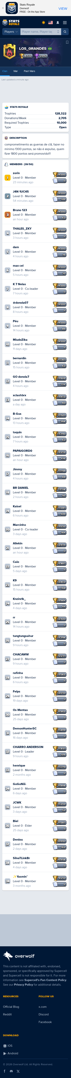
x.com (43, 1007)
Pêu (15, 321)
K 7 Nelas (19, 284)
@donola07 (20, 303)
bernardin (19, 358)
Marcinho (19, 525)
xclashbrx (19, 395)
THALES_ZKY (22, 229)
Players (9, 32)
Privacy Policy (23, 985)
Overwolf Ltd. (20, 1064)
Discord (44, 1014)
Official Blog (11, 1007)
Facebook (45, 1022)
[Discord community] (11, 1071)
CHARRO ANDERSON (28, 747)
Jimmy (17, 469)
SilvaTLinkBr (21, 858)
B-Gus (17, 414)
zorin (16, 173)
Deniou (18, 840)
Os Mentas (20, 710)
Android (12, 1053)
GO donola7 (21, 377)
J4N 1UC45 (21, 192)
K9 (15, 580)
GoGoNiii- (19, 784)
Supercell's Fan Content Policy (45, 980)
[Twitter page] (18, 1071)
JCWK (17, 802)
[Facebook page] (4, 1071)
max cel (18, 266)
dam (16, 247)
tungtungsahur (23, 636)
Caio (16, 562)
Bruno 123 (20, 210)
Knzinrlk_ (19, 599)
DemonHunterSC (25, 728)
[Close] (3, 8)
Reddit (7, 1014)
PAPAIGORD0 (22, 451)
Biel (15, 821)
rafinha (18, 673)
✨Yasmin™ (20, 877)
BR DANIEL (20, 488)
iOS (9, 1046)
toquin (17, 432)
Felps (16, 691)
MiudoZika (20, 340)
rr (14, 617)
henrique (19, 765)
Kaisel (17, 506)
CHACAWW (21, 654)
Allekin (17, 543)
